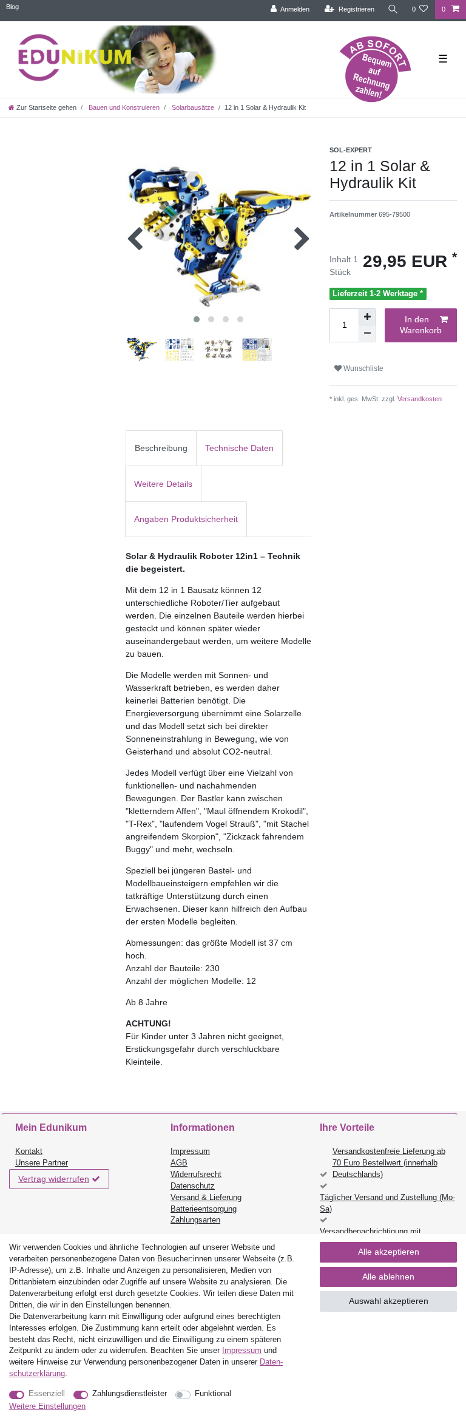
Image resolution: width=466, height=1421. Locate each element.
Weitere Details (163, 484)
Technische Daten (239, 448)
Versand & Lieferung (206, 1197)
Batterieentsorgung (204, 1209)
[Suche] (393, 9)
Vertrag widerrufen (53, 1179)
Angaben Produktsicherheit (186, 519)
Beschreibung (161, 448)
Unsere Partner (41, 1163)
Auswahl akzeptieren (388, 1301)
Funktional (213, 1393)
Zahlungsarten (195, 1220)
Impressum (190, 1151)
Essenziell (47, 1393)
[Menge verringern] (367, 333)
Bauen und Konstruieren (123, 107)
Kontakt (28, 1151)
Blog (12, 6)
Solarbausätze (192, 107)
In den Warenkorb (421, 324)
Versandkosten (419, 398)
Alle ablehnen (388, 1276)
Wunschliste (362, 368)
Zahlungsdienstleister (129, 1393)
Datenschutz (193, 1186)
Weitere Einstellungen (47, 1406)
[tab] (161, 448)
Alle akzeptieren (388, 1252)
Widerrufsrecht (196, 1174)
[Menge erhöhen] (367, 316)
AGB (179, 1163)
